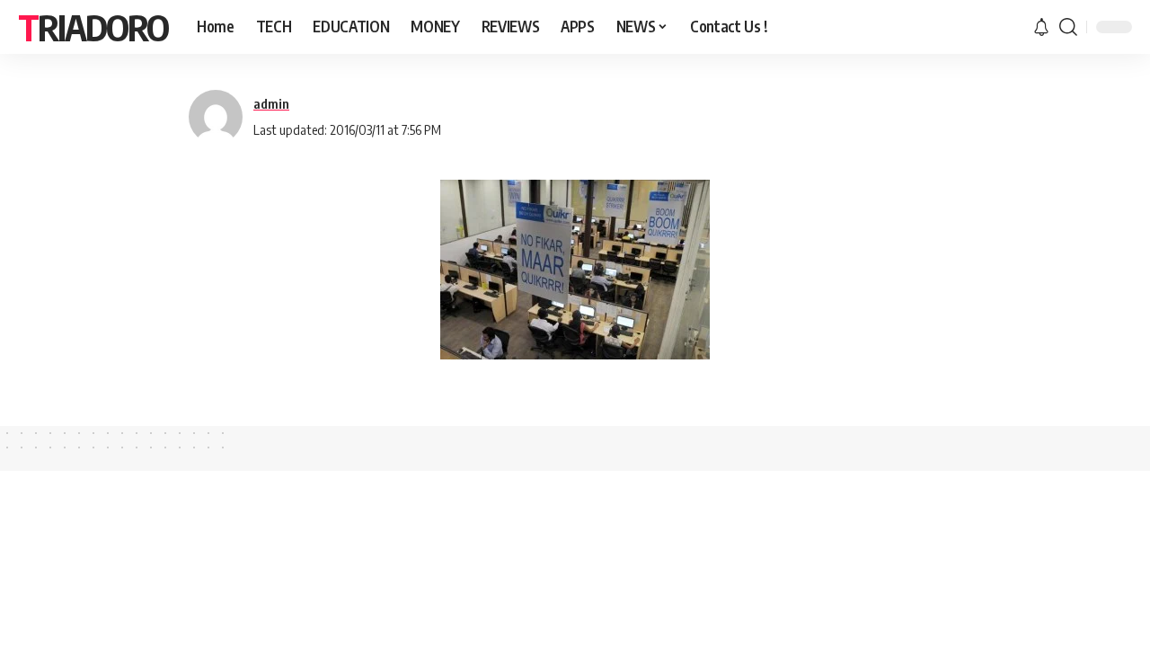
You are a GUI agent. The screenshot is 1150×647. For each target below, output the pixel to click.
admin (271, 103)
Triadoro (93, 27)
